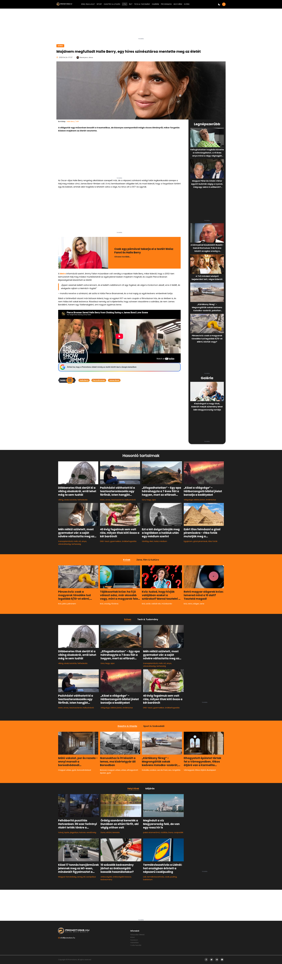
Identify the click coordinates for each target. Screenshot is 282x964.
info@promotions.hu (67, 937)
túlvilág (145, 541)
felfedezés (82, 499)
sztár (148, 603)
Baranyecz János (86, 57)
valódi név (156, 603)
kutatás (73, 499)
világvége (188, 499)
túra (144, 499)
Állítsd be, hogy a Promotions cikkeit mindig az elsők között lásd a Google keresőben (101, 367)
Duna (103, 832)
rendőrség (91, 832)
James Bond (114, 380)
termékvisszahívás (155, 876)
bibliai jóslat (199, 499)
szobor (153, 770)
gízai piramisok (200, 541)
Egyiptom (188, 541)
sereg (80, 876)
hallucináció (130, 499)
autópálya (91, 876)
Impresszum (134, 940)
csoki (167, 876)
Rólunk (132, 937)
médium (163, 541)
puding (173, 876)
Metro (63, 273)
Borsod (103, 770)
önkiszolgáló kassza (122, 876)
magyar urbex (64, 770)
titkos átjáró (200, 770)
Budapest (211, 770)
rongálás (176, 770)
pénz (64, 603)
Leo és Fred (162, 770)
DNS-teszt (104, 541)
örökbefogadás (129, 541)
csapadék (178, 832)
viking (60, 499)
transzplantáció (65, 541)
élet (151, 541)
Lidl (144, 876)
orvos (107, 499)
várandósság (64, 544)
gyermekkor (115, 541)
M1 (84, 876)
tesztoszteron (117, 499)
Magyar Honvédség (67, 876)
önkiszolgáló (106, 876)
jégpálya (74, 832)
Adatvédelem (134, 942)
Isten (102, 499)
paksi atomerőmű (151, 832)
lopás (66, 832)
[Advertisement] (141, 24)
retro (190, 603)
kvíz (59, 603)
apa (154, 499)
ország (107, 603)
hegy (149, 499)
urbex (123, 770)
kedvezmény (106, 879)
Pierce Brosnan (99, 380)
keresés (116, 832)
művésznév (167, 603)
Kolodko (145, 770)
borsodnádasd (84, 770)
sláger (196, 603)
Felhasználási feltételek (137, 935)
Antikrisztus (211, 499)
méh (76, 541)
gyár (74, 770)
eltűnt (109, 832)
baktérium (148, 879)
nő (80, 541)
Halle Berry (84, 380)
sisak (66, 499)
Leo (169, 770)
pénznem (71, 603)
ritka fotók (212, 541)
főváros (114, 603)
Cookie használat (135, 945)
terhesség (76, 544)
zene (202, 603)
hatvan (82, 832)
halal (156, 541)
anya (84, 541)
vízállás (163, 832)
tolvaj (60, 832)
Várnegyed (189, 770)
